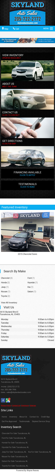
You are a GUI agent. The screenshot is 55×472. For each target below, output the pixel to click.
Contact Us (16, 405)
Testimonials (24, 421)
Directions (25, 405)
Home (4, 417)
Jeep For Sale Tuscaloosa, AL (14, 452)
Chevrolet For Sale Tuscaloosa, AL (16, 433)
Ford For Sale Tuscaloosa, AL (14, 438)
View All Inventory (9, 302)
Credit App (45, 417)
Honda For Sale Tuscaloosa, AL (15, 443)
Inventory (13, 417)
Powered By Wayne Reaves (27, 470)
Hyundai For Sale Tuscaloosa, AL (15, 447)
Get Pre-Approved (9, 421)
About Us (23, 417)
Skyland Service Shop (41, 421)
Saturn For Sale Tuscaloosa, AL (15, 461)
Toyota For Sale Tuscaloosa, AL (15, 466)
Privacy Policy (6, 405)
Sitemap (33, 405)
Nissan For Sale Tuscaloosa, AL (15, 457)
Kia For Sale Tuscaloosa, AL (39, 452)
